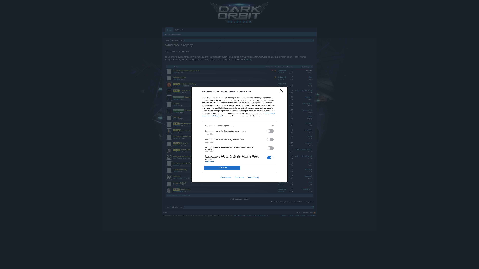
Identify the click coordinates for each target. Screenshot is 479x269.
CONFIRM (222, 168)
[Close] (282, 91)
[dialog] (239, 134)
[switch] (270, 131)
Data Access (239, 177)
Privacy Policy (253, 177)
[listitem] (239, 125)
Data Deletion (225, 177)
